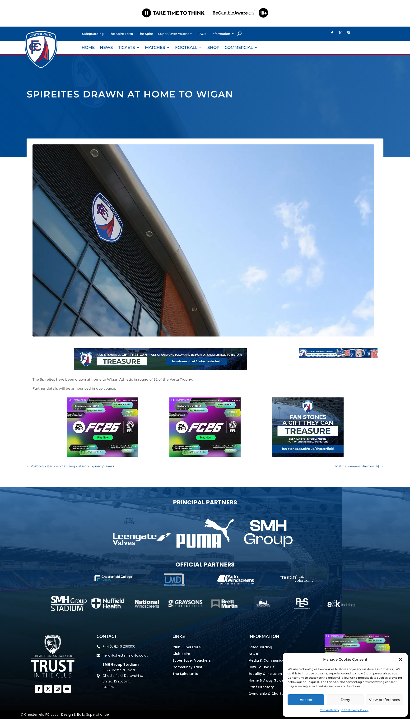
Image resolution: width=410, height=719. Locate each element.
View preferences (384, 699)
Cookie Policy (329, 710)
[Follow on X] (340, 33)
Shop (213, 48)
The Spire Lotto (121, 34)
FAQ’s (253, 653)
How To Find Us (261, 667)
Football (186, 48)
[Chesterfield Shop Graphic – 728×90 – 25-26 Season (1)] (338, 357)
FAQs (202, 34)
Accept (306, 699)
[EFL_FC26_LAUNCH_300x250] (102, 455)
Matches (155, 48)
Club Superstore (186, 647)
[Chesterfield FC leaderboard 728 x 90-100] (160, 369)
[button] (400, 659)
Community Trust (187, 667)
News (106, 48)
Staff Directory (261, 687)
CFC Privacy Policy (354, 710)
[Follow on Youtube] (67, 689)
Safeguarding (93, 34)
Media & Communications (270, 660)
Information (220, 34)
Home (88, 48)
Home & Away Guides (267, 680)
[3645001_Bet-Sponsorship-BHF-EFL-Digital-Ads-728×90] (205, 22)
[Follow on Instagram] (348, 33)
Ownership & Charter (266, 693)
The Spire (145, 34)
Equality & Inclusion (265, 673)
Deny (345, 699)
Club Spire (181, 653)
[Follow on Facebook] (332, 33)
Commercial (239, 48)
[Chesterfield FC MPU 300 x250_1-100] (308, 456)
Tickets (126, 48)
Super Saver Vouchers (175, 34)
